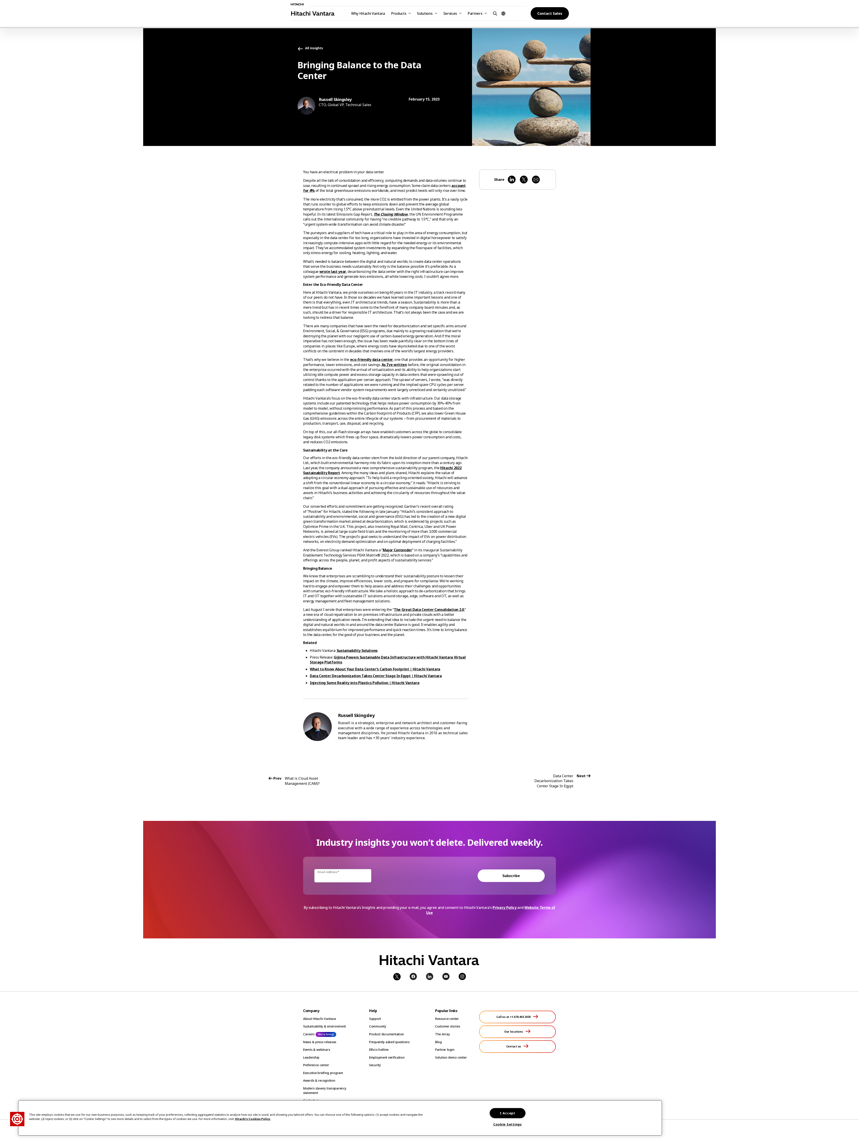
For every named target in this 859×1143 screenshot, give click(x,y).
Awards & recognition (319, 1080)
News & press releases (319, 1042)
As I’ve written (394, 364)
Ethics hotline (379, 1049)
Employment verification (387, 1057)
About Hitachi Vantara (319, 1019)
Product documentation (386, 1034)
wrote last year (332, 271)
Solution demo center (451, 1057)
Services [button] (450, 13)
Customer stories (447, 1026)
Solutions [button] (424, 13)
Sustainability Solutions (357, 650)
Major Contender (397, 550)
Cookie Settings (507, 1124)
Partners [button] (475, 13)
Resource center (447, 1019)
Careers (309, 1034)
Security (375, 1065)
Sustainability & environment (324, 1026)
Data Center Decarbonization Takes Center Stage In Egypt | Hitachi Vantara (376, 675)
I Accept (507, 1113)
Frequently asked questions (389, 1042)
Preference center (316, 1065)
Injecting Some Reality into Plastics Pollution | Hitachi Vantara (364, 682)
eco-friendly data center (371, 359)
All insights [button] (314, 48)
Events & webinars (316, 1049)
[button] (494, 13)
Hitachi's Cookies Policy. (253, 1119)
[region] (340, 1118)
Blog (438, 1042)
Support (375, 1019)
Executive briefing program (323, 1073)
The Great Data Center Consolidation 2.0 (429, 609)
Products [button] (398, 13)
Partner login (444, 1049)
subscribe (511, 875)
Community (377, 1026)
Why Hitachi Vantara (368, 13)
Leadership (311, 1057)
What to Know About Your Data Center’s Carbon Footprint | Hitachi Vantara (375, 669)
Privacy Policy (505, 907)
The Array (442, 1034)
